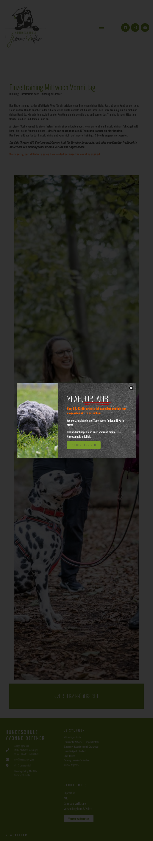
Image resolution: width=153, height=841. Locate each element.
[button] (131, 388)
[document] (76, 420)
